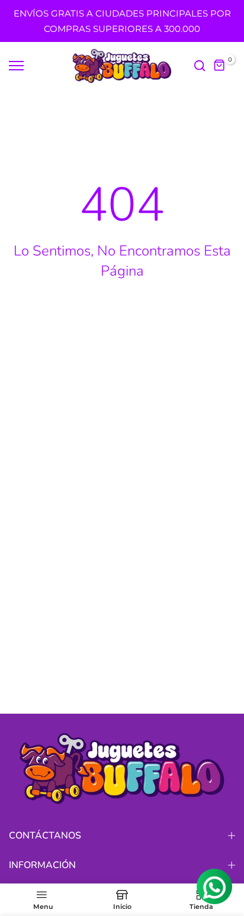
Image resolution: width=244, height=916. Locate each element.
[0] (219, 65)
